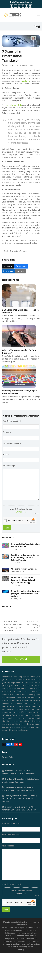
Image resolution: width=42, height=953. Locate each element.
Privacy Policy (8, 757)
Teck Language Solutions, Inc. (15, 922)
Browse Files (21, 512)
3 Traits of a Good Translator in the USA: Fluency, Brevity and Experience (12, 626)
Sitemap (21, 949)
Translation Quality (26, 65)
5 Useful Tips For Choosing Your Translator (32, 626)
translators (25, 81)
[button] (38, 15)
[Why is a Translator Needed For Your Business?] (19, 336)
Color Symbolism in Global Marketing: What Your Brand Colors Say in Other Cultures (19, 798)
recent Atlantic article (13, 105)
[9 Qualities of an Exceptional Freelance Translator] (19, 295)
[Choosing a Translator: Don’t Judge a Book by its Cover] (19, 376)
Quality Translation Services (15, 251)
